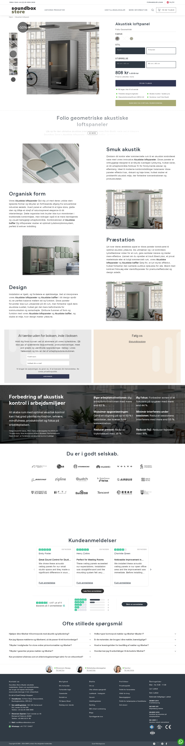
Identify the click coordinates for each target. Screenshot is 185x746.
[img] (45, 549)
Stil (117, 45)
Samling (92, 705)
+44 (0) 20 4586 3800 (26, 710)
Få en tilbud (145, 83)
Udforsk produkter (55, 10)
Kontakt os (63, 697)
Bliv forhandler (64, 686)
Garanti (92, 697)
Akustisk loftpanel (22, 17)
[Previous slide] (34, 569)
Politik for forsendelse (127, 689)
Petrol (127, 38)
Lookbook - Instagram (97, 693)
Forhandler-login (65, 689)
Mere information (138, 10)
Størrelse (121, 58)
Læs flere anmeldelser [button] (92, 591)
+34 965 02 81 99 (24, 718)
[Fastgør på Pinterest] (162, 743)
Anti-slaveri (123, 705)
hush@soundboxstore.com (23, 722)
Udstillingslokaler (115, 10)
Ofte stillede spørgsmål (97, 689)
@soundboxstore (137, 341)
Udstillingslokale (95, 701)
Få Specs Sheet (65, 701)
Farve (118, 34)
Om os (91, 686)
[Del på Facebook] (166, 743)
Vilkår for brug (124, 693)
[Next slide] (150, 569)
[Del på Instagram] (154, 743)
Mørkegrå (117, 38)
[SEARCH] (152, 10)
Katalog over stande (66, 705)
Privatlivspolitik (124, 686)
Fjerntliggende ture (96, 716)
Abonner (47, 376)
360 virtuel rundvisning (97, 709)
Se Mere (92, 133)
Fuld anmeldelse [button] (47, 582)
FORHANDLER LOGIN (155, 2)
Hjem (11, 17)
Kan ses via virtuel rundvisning (145, 103)
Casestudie (63, 693)
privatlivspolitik (50, 371)
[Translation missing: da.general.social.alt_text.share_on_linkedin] (158, 743)
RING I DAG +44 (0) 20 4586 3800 (22, 2)
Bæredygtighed (124, 697)
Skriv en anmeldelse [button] (134, 604)
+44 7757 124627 (22, 726)
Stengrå (122, 38)
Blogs (91, 713)
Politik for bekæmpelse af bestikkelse (132, 701)
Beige (131, 38)
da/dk (172, 2)
